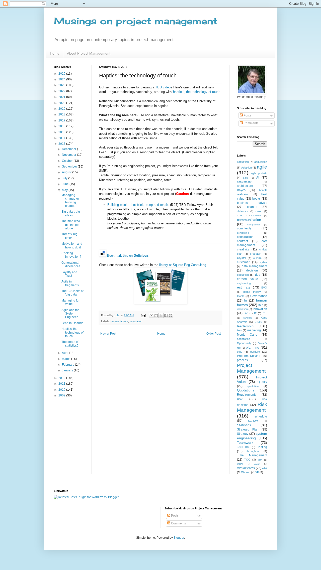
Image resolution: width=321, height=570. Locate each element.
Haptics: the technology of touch (72, 332)
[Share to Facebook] (165, 315)
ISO (246, 313)
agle (245, 177)
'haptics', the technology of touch (196, 92)
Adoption (246, 167)
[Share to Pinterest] (170, 315)
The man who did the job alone (70, 224)
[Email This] (151, 315)
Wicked (245, 472)
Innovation (136, 321)
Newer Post (108, 333)
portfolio (255, 351)
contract (242, 241)
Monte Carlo (247, 334)
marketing (254, 330)
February (68, 364)
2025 (62, 73)
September (70, 166)
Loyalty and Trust (69, 273)
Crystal (241, 257)
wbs (264, 468)
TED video (163, 87)
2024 (62, 79)
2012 (62, 378)
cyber (263, 262)
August (67, 172)
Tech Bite (243, 447)
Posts (247, 115)
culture (257, 257)
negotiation (243, 338)
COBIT (241, 215)
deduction (243, 274)
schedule (261, 416)
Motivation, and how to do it (71, 245)
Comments (250, 123)
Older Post (213, 333)
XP (257, 472)
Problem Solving (248, 356)
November (69, 155)
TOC (247, 459)
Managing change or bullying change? (70, 200)
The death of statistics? (69, 343)
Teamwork (245, 443)
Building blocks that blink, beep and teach (137, 205)
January (68, 370)
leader (258, 322)
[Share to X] (161, 315)
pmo (239, 351)
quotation (253, 386)
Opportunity (244, 343)
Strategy (242, 434)
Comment (256, 215)
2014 (62, 138)
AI (257, 177)
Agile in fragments (70, 283)
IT (255, 313)
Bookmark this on (127, 255)
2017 (62, 120)
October (67, 161)
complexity (244, 228)
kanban (247, 317)
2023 (62, 85)
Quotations (245, 390)
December (69, 149)
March (66, 359)
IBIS (260, 305)
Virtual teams (246, 468)
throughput (253, 451)
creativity (243, 249)
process (242, 360)
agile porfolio (259, 173)
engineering (244, 283)
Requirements (246, 394)
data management (254, 266)
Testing (262, 447)
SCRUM (253, 420)
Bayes (241, 190)
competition (254, 224)
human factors (119, 321)
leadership (245, 326)
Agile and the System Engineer (70, 313)
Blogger (179, 537)
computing (243, 232)
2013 (62, 144)
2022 (62, 91)
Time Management (252, 455)
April (65, 353)
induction (242, 309)
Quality (262, 382)
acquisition (260, 161)
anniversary (244, 181)
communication (249, 220)
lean (239, 330)
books (256, 198)
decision (252, 270)
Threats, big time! (69, 235)
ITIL (265, 313)
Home (54, 53)
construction (245, 237)
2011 (62, 383)
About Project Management (88, 53)
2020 (62, 103)
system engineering (252, 436)
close (259, 211)
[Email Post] (143, 315)
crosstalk (255, 253)
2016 (62, 126)
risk (240, 399)
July (65, 178)
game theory (252, 291)
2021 (62, 97)
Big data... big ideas (70, 213)
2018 (62, 114)
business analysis (252, 203)
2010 (62, 389)
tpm (260, 459)
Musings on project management (135, 21)
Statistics (244, 425)
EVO (264, 287)
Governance (258, 296)
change (252, 207)
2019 (62, 108)
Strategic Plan (248, 429)
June (65, 184)
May (65, 190)
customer (243, 262)
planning (252, 347)
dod (257, 274)
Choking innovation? (71, 254)
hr (245, 300)
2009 (62, 395)
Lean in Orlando (72, 323)
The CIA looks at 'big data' (72, 292)
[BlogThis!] (156, 315)
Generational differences (70, 264)
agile (262, 167)
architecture (245, 186)
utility (240, 463)
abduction (243, 161)
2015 (62, 132)
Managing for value (70, 302)
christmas (242, 211)
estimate (244, 287)
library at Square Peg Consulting (182, 265)
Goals (240, 296)
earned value (247, 279)
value (257, 464)
